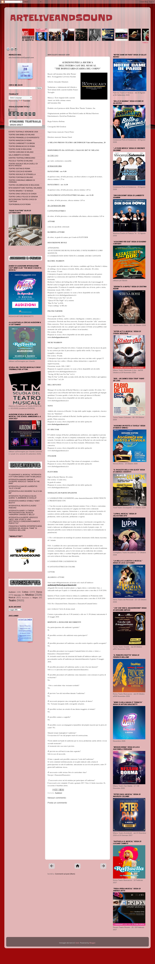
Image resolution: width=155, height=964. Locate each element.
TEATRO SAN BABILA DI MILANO (22, 135)
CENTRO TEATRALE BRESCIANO (22, 158)
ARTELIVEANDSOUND (61, 18)
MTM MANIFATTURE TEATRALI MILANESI (25, 188)
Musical (12, 597)
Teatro (12, 600)
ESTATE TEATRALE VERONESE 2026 (23, 132)
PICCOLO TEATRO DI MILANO (21, 161)
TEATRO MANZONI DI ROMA (20, 140)
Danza (39, 592)
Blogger (92, 943)
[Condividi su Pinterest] (63, 790)
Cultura (25, 592)
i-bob (77, 943)
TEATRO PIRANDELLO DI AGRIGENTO (24, 137)
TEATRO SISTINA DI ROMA (19, 168)
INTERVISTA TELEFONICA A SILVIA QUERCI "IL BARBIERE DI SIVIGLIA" (23, 497)
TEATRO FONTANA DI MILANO (21, 177)
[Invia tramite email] (53, 790)
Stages (35, 598)
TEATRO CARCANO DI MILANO (21, 152)
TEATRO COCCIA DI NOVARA (20, 171)
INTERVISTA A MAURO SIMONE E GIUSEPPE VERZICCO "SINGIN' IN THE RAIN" (24, 481)
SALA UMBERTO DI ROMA (19, 155)
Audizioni (58, 793)
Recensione (25, 597)
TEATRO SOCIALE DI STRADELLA (22, 174)
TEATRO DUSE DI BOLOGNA (20, 149)
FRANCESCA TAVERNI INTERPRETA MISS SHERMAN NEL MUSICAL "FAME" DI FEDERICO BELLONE (25, 528)
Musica (29, 594)
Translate (26, 101)
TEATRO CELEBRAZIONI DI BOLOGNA (24, 185)
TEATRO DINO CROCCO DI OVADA (22, 194)
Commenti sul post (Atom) (65, 874)
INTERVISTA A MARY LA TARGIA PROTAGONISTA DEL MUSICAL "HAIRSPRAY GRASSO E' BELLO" (22, 512)
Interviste (17, 595)
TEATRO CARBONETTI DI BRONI (22, 143)
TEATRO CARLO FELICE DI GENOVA (23, 197)
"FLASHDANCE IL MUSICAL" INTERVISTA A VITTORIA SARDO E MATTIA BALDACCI (25, 475)
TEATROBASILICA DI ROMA (20, 204)
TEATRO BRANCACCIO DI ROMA (22, 146)
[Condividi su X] (58, 790)
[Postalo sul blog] (56, 790)
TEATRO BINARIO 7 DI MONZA (21, 191)
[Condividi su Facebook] (60, 790)
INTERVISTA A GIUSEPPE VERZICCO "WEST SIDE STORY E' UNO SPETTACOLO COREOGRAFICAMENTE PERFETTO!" (24, 520)
